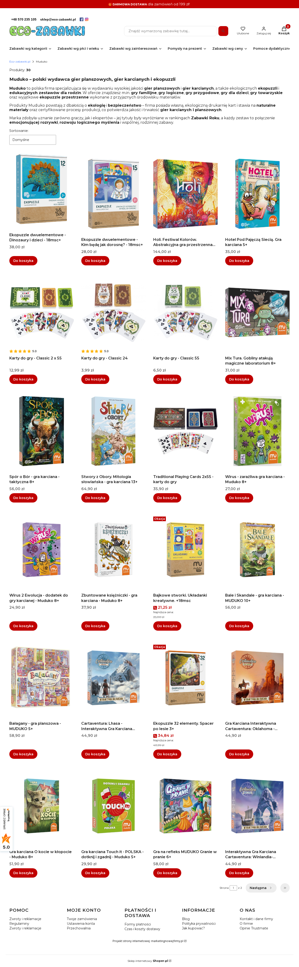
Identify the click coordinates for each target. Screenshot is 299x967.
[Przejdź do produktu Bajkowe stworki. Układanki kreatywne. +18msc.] (185, 550)
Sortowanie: (18, 131)
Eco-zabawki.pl (19, 61)
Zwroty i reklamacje (25, 919)
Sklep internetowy (148, 961)
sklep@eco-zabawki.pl (58, 19)
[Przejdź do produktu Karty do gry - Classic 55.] (185, 313)
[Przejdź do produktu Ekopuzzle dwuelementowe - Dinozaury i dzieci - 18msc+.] (41, 189)
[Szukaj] (223, 31)
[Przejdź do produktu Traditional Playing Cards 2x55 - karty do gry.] (185, 431)
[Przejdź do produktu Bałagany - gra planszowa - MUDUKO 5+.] (41, 678)
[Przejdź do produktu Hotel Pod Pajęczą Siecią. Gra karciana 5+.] (257, 194)
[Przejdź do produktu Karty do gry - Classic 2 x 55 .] (41, 313)
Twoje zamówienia (82, 919)
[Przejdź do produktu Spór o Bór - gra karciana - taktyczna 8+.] (41, 431)
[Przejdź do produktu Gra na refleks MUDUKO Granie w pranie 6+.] (185, 806)
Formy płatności (138, 924)
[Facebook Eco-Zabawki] (81, 19)
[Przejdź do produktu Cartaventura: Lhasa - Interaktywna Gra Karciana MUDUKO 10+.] (113, 678)
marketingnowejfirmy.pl (167, 941)
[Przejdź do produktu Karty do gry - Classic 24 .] (113, 313)
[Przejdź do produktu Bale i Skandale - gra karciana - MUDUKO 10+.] (257, 550)
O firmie (246, 923)
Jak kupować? (193, 928)
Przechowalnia (79, 928)
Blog (186, 919)
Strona (224, 888)
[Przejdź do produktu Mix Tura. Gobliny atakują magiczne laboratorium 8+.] (257, 313)
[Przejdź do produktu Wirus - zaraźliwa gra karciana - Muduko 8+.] (257, 431)
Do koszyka (23, 261)
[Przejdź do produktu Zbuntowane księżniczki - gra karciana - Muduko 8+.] (113, 550)
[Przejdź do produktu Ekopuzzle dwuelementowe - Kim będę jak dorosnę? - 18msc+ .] (113, 194)
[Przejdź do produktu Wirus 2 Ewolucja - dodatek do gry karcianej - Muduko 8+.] (41, 550)
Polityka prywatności (199, 923)
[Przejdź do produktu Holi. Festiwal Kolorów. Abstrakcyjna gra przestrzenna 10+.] (185, 194)
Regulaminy (19, 923)
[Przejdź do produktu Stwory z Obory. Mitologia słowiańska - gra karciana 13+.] (113, 431)
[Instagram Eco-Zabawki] (87, 19)
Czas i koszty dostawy (142, 929)
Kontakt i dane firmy (256, 919)
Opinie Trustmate (254, 928)
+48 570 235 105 (23, 19)
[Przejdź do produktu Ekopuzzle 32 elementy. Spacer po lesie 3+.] (185, 678)
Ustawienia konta (81, 923)
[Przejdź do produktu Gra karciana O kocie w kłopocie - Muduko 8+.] (41, 806)
